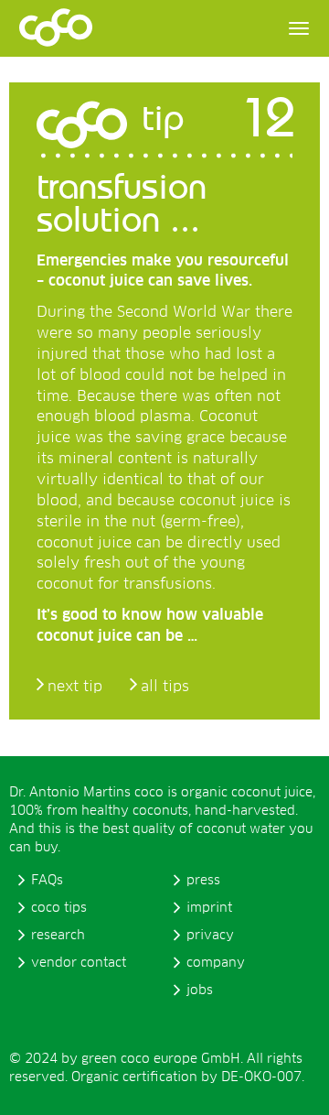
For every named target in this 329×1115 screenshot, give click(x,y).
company (215, 963)
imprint (209, 908)
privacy (210, 935)
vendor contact (78, 963)
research (58, 935)
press (203, 880)
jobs (199, 990)
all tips (165, 686)
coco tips (59, 908)
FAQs (47, 880)
